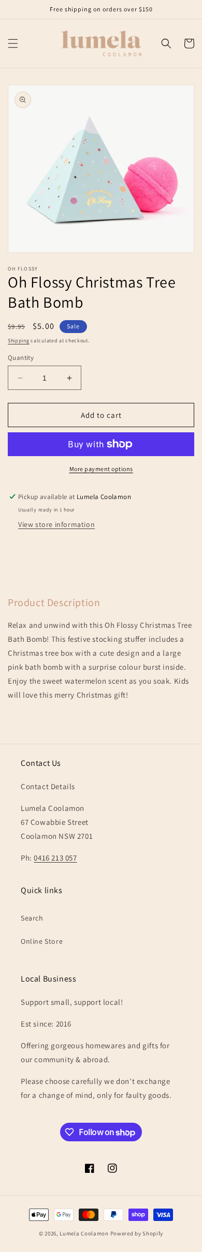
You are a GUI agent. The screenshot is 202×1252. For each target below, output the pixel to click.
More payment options (101, 469)
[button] (13, 43)
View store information (56, 524)
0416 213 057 (55, 858)
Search (32, 918)
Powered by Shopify (137, 1233)
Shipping (19, 340)
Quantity (21, 357)
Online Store (42, 941)
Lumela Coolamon (84, 1233)
